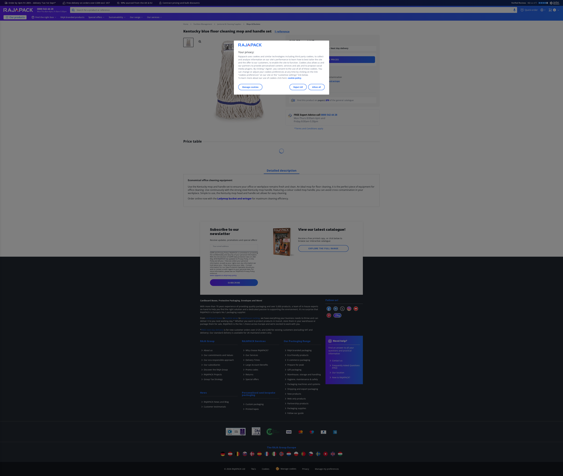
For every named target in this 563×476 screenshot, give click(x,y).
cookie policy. (295, 78)
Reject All (298, 87)
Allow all (316, 87)
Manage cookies (250, 87)
